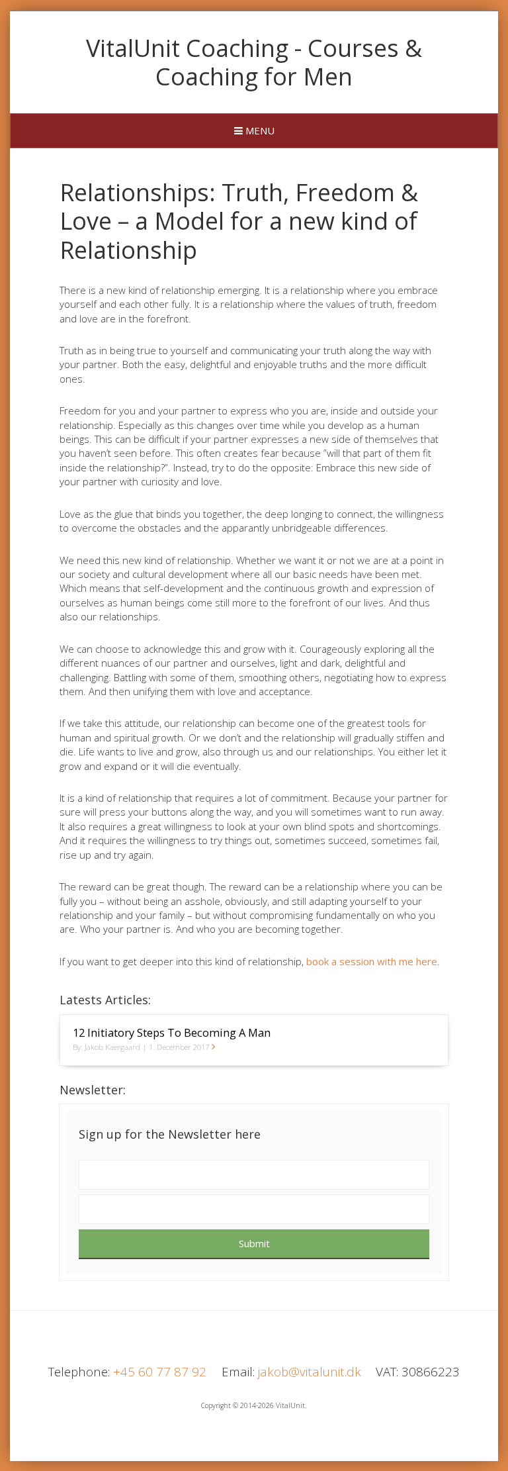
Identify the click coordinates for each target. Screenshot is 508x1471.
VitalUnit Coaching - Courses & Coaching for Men (254, 62)
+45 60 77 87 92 (159, 1371)
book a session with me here (371, 961)
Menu (259, 130)
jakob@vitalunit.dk (309, 1371)
